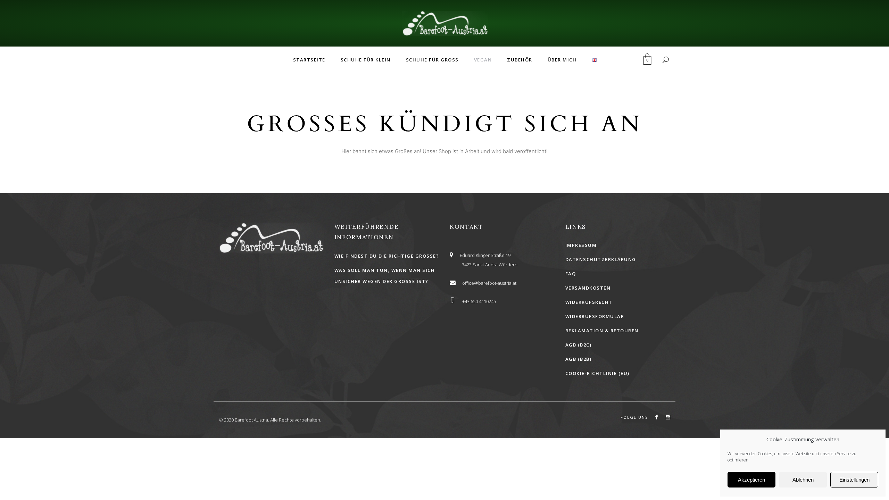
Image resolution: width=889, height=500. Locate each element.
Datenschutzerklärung (600, 259)
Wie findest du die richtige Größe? (386, 256)
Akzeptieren (751, 480)
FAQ (570, 273)
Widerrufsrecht (589, 302)
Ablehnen (803, 480)
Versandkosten (588, 288)
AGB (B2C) (578, 345)
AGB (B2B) (578, 359)
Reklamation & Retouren (602, 330)
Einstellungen (854, 480)
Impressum (581, 245)
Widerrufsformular (594, 316)
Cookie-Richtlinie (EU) (597, 373)
